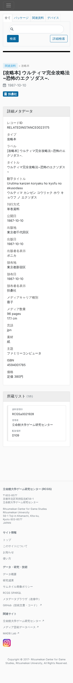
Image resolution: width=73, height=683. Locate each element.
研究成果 (8, 580)
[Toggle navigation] (8, 5)
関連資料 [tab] (38, 18)
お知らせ (8, 552)
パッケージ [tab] (21, 18)
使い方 (7, 558)
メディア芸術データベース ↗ (21, 627)
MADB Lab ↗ (11, 633)
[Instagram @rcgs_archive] (7, 643)
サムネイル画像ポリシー (18, 586)
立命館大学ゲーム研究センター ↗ (23, 620)
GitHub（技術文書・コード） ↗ (22, 605)
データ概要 (10, 574)
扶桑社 (12, 94)
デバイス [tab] (53, 18)
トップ (7, 539)
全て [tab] (8, 18)
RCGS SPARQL (12, 592)
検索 (13, 39)
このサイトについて (15, 546)
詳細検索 (59, 39)
